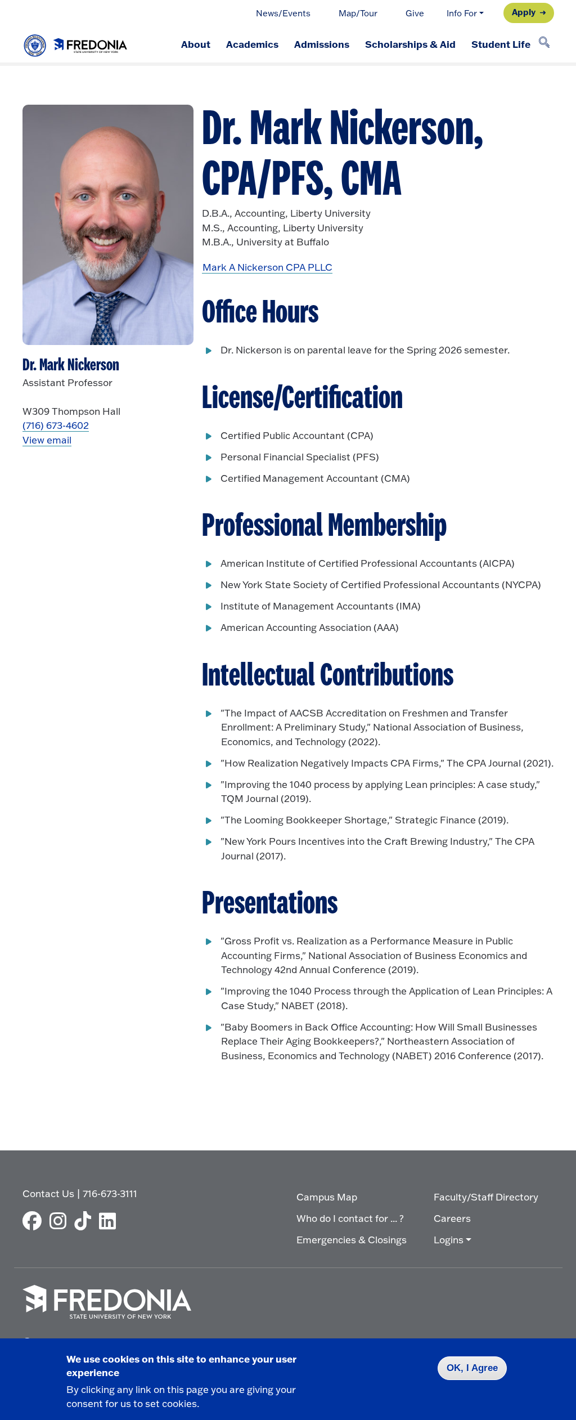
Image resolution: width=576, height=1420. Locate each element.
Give (415, 13)
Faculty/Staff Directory (486, 1197)
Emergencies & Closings (351, 1240)
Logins (449, 1240)
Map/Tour (358, 13)
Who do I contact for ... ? (350, 1218)
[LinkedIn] (110, 1220)
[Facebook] (34, 1220)
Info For (462, 13)
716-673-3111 (110, 1193)
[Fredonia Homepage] (75, 43)
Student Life (500, 44)
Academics (252, 44)
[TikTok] (85, 1220)
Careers (452, 1218)
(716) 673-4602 (55, 425)
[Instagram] (61, 1220)
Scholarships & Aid (410, 44)
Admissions (321, 44)
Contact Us (48, 1193)
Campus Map (326, 1197)
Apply (524, 11)
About (195, 44)
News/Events (283, 13)
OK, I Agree (472, 1368)
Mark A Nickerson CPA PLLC (267, 267)
